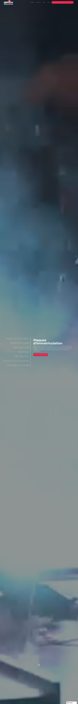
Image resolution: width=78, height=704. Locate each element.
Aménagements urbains (18, 365)
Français (71, 702)
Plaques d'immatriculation (17, 338)
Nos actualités (38, 2)
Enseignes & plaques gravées (16, 361)
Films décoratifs (22, 356)
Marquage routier (21, 347)
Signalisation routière (20, 343)
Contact (48, 2)
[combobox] (71, 703)
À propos (44, 2)
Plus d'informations (40, 354)
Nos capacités (32, 2)
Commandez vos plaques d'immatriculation (62, 2)
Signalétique (23, 352)
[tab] (16, 339)
